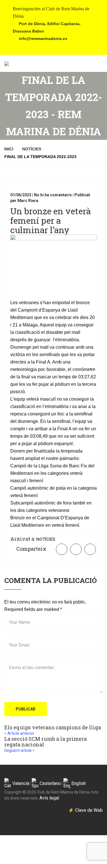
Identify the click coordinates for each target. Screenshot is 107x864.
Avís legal (49, 798)
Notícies (31, 149)
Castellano (50, 783)
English (78, 783)
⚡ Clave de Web (85, 810)
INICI (8, 149)
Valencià (20, 783)
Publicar (25, 709)
